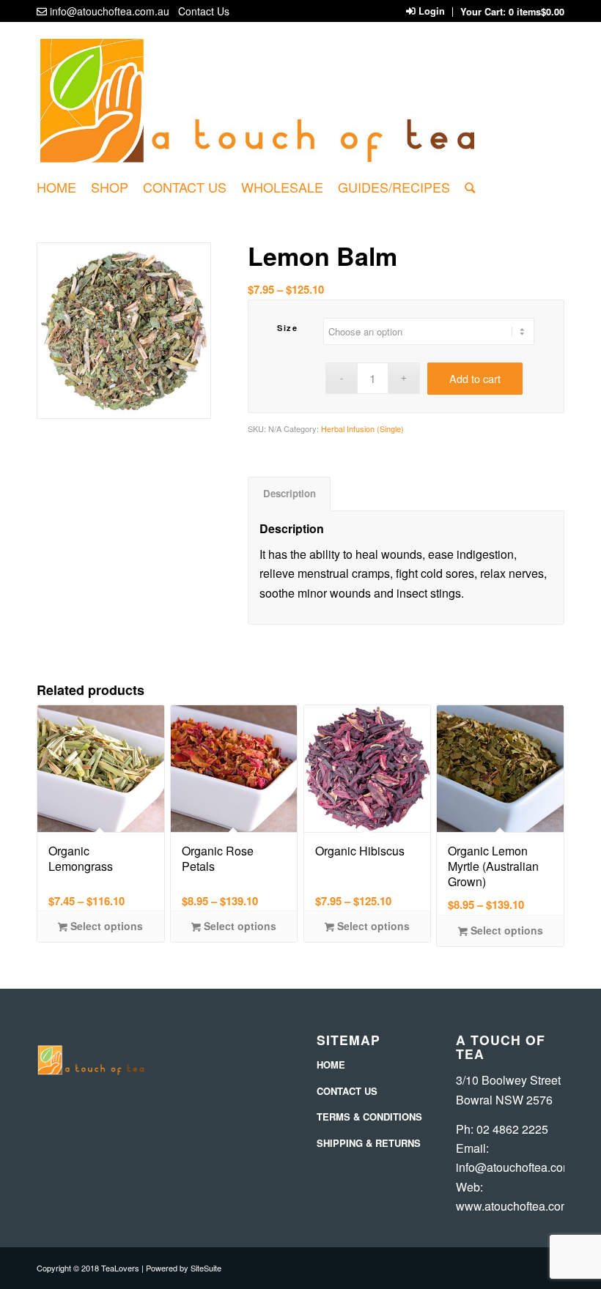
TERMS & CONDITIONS (369, 1116)
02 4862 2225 (512, 1129)
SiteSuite (206, 1268)
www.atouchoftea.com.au (521, 1205)
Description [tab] (289, 493)
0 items (536, 11)
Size (287, 327)
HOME (331, 1064)
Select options (105, 925)
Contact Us (203, 11)
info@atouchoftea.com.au (109, 11)
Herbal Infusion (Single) (362, 428)
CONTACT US (347, 1091)
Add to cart (475, 378)
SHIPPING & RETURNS (369, 1143)
